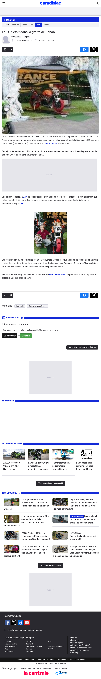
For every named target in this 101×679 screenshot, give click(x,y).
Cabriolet (29, 644)
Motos (50, 641)
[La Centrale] (36, 675)
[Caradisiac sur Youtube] (27, 623)
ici (22, 203)
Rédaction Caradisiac (46, 660)
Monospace (9, 651)
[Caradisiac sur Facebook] (8, 623)
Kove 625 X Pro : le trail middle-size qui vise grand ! (83, 536)
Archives (73, 638)
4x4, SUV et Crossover (34, 646)
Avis (32, 25)
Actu (38, 25)
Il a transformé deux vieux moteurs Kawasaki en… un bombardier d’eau (61, 466)
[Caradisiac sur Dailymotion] (21, 623)
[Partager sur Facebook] (85, 49)
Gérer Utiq (74, 653)
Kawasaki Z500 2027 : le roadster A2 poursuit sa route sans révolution (38, 466)
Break (7, 649)
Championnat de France (37, 306)
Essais (24, 25)
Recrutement (80, 660)
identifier (39, 330)
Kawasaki (10, 19)
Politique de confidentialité (80, 645)
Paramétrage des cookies (79, 650)
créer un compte (51, 330)
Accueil (6, 25)
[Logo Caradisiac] (50, 5)
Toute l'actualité (11, 492)
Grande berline (10, 646)
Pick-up (29, 649)
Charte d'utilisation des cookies (81, 648)
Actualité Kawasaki (12, 443)
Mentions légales (76, 643)
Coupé (28, 641)
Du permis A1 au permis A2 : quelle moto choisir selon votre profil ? (83, 519)
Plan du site (74, 640)
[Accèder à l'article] (14, 454)
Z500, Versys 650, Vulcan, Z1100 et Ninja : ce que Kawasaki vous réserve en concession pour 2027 (14, 466)
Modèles (15, 25)
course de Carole (57, 274)
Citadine (8, 641)
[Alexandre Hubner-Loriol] (6, 43)
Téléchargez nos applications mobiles (24, 630)
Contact (19, 660)
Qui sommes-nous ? (64, 660)
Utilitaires (29, 651)
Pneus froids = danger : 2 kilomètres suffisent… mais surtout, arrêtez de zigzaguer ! (35, 536)
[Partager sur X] (94, 49)
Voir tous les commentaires (82, 347)
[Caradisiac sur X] (14, 623)
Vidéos (46, 25)
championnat (51, 143)
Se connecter (10, 335)
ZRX (25, 197)
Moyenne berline (11, 644)
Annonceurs (29, 660)
